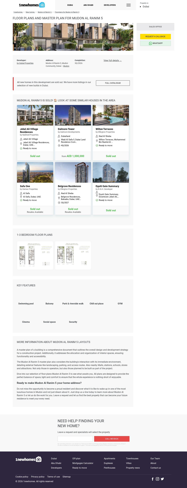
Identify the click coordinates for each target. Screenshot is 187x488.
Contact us (155, 468)
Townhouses (132, 458)
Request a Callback (155, 36)
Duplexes (108, 463)
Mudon (66, 66)
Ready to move (79, 468)
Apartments (109, 458)
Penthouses (109, 468)
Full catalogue (113, 83)
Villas (128, 463)
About (153, 463)
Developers (110, 5)
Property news (133, 468)
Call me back (111, 439)
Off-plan (76, 458)
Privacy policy (37, 476)
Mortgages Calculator (82, 463)
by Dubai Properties (25, 63)
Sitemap (67, 476)
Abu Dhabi (88, 5)
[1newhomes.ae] (28, 463)
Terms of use (53, 476)
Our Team (155, 458)
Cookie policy (21, 476)
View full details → (113, 60)
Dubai (70, 5)
